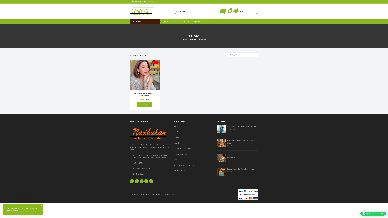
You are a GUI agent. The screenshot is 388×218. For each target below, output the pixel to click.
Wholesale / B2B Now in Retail (184, 165)
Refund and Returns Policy (183, 148)
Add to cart (143, 104)
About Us (177, 132)
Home (184, 39)
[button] (373, 214)
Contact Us (198, 21)
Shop (173, 21)
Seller (165, 21)
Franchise (177, 143)
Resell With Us (184, 21)
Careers (176, 137)
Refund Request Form (181, 154)
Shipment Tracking (180, 171)
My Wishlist (150, 2)
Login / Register (136, 2)
